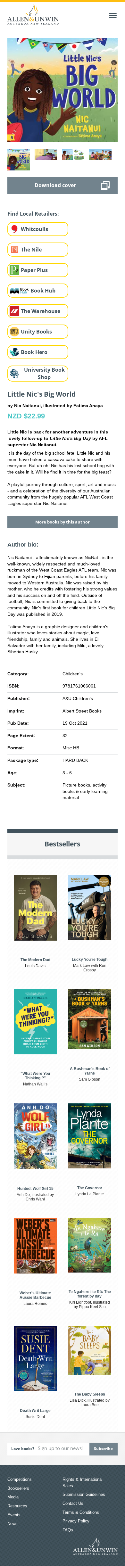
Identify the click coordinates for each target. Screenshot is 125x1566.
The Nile (31, 249)
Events (14, 1514)
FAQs (68, 1530)
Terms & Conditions (81, 1512)
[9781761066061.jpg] (62, 89)
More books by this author (62, 522)
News (12, 1523)
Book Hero (34, 352)
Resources (17, 1506)
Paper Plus (34, 270)
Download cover (55, 185)
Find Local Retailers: (33, 213)
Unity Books (36, 331)
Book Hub (42, 290)
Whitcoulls (34, 229)
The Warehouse (40, 311)
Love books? (22, 1448)
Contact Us (73, 1503)
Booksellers (18, 1488)
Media (13, 1497)
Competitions (19, 1479)
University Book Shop (44, 373)
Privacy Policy (76, 1521)
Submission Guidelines (84, 1494)
